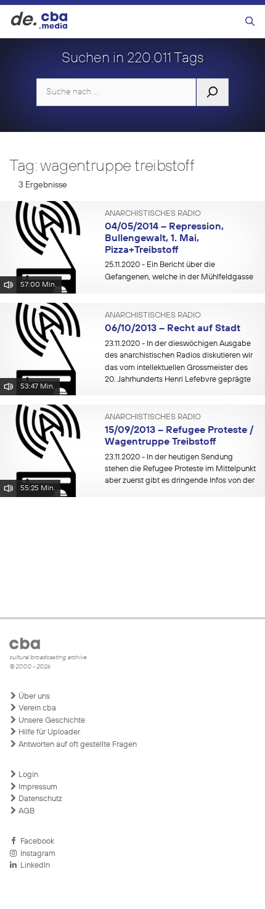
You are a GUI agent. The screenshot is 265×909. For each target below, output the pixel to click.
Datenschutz (39, 799)
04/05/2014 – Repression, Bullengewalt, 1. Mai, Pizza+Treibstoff (164, 238)
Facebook (35, 841)
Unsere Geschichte (51, 721)
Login (27, 775)
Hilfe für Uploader (48, 732)
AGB (26, 811)
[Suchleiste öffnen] (250, 22)
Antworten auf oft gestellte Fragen (77, 745)
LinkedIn (33, 866)
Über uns (33, 697)
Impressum (37, 787)
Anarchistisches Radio (153, 214)
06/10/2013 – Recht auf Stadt (172, 329)
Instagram (36, 854)
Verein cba (36, 708)
